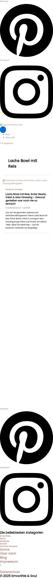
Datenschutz (10, 572)
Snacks (3, 543)
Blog (3, 557)
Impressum (9, 561)
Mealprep (4, 541)
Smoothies (5, 536)
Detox (3, 538)
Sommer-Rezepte (8, 546)
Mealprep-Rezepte (14, 189)
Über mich (8, 553)
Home (4, 549)
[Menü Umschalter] (3, 129)
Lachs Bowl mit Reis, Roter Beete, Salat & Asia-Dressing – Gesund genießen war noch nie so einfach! (26, 198)
